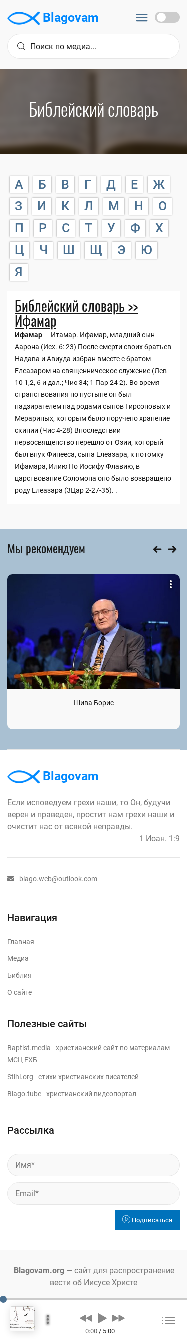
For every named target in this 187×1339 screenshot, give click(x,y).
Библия (19, 975)
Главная (20, 942)
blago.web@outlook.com (58, 879)
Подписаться (151, 1220)
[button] (86, 1318)
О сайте (19, 992)
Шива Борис (94, 703)
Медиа (18, 958)
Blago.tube (24, 1094)
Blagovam (69, 17)
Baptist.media (29, 1048)
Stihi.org (20, 1077)
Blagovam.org (39, 1270)
